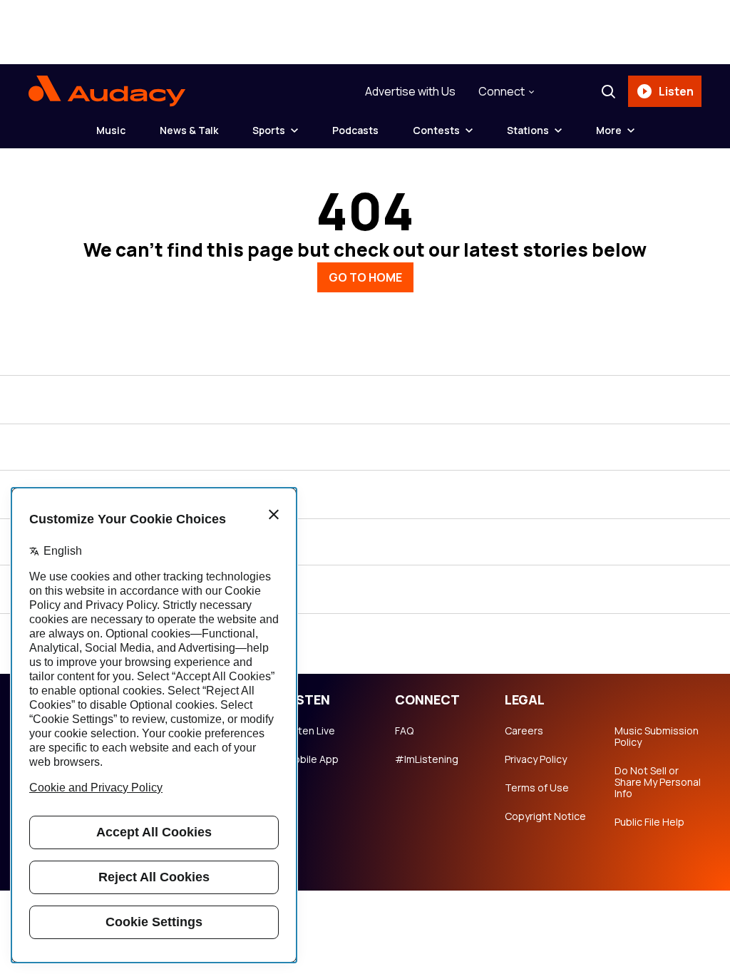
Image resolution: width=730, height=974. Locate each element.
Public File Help (649, 822)
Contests (436, 130)
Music (110, 130)
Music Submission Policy (657, 736)
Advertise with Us (410, 91)
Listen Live (310, 731)
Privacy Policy (536, 759)
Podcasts (355, 130)
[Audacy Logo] (107, 91)
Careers (524, 731)
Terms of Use (537, 788)
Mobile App (312, 759)
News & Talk (189, 130)
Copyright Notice (545, 816)
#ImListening (426, 759)
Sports (268, 130)
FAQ (404, 731)
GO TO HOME (365, 277)
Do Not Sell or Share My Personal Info (658, 782)
